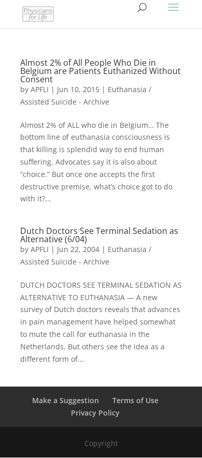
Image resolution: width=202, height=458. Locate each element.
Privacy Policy (95, 413)
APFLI (40, 89)
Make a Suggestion (65, 400)
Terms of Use (135, 400)
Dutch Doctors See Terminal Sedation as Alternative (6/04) (99, 235)
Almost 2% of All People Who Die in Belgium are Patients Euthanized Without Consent (100, 71)
